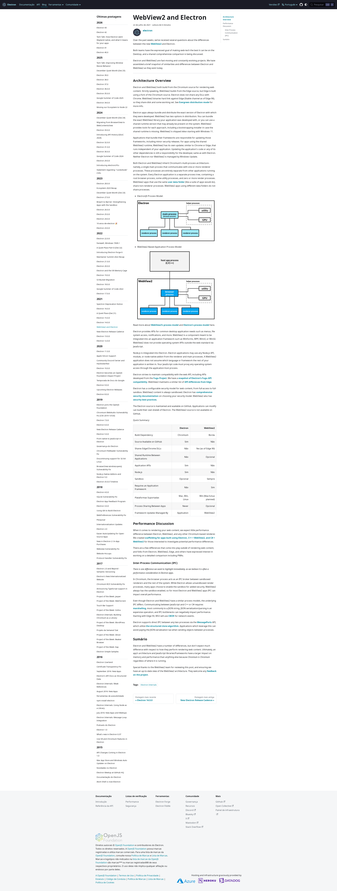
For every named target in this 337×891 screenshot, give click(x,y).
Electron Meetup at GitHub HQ (110, 772)
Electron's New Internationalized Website (111, 578)
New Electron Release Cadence (110, 331)
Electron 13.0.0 (103, 336)
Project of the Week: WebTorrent (111, 601)
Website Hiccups (104, 553)
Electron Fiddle (163, 805)
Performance (132, 801)
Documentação (26, 4)
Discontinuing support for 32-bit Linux (111, 460)
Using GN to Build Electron (109, 510)
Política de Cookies (105, 882)
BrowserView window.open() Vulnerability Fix (109, 468)
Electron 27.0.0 (103, 197)
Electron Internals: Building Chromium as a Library (109, 616)
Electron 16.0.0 (103, 308)
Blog (44, 4)
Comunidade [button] (72, 4)
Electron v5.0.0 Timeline (107, 481)
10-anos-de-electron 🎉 (107, 223)
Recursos (190, 805)
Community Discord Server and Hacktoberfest (111, 362)
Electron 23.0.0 (103, 228)
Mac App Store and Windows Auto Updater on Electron (112, 762)
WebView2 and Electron (107, 327)
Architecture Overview (228, 18)
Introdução (101, 801)
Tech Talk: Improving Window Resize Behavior (110, 64)
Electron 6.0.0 (103, 425)
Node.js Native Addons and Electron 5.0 (109, 475)
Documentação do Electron (109, 777)
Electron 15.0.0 (103, 318)
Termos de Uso (126, 875)
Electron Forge (163, 801)
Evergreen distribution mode (194, 102)
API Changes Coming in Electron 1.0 (111, 754)
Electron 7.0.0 (103, 420)
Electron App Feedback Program (111, 501)
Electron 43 (102, 27)
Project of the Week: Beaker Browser (109, 641)
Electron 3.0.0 (103, 506)
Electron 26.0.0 (103, 209)
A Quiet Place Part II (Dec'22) (109, 247)
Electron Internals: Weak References (107, 685)
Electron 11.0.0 (103, 351)
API (38, 4)
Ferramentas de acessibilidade (110, 696)
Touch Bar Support (105, 605)
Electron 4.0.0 (103, 492)
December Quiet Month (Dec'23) (111, 192)
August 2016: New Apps (107, 691)
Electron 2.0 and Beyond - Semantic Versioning (108, 570)
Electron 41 (102, 47)
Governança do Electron (107, 446)
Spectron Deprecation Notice (110, 304)
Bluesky (189, 814)
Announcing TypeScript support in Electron (112, 590)
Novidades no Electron (107, 768)
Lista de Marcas (159, 855)
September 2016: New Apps (109, 671)
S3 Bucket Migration (106, 279)
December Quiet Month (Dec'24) (111, 117)
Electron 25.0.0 (103, 214)
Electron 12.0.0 (103, 341)
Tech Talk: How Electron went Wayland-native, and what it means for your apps (112, 40)
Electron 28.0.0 (103, 183)
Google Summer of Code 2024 (110, 156)
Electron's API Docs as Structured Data (111, 677)
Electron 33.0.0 (103, 130)
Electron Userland (105, 662)
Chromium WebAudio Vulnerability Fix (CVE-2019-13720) (112, 414)
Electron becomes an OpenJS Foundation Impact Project (109, 374)
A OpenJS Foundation (106, 875)
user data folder (176, 182)
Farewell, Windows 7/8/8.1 (108, 243)
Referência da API (104, 805)
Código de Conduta (115, 879)
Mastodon (191, 822)
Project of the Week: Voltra (109, 610)
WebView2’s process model (165, 325)
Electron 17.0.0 (103, 293)
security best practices (145, 399)
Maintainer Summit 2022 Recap (110, 257)
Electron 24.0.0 (103, 219)
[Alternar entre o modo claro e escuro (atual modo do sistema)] (306, 4)
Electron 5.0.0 (103, 434)
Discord (189, 810)
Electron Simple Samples (108, 651)
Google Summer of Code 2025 (110, 98)
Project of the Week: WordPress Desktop (111, 624)
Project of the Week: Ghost (108, 635)
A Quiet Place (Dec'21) (106, 313)
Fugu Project (160, 378)
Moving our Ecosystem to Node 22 (112, 107)
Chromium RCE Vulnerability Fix (111, 584)
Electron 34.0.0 (103, 102)
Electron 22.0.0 (103, 238)
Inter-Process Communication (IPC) (231, 33)
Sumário (226, 39)
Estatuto (100, 879)
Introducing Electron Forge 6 (109, 252)
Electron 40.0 (102, 52)
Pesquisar (101, 520)
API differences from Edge (198, 382)
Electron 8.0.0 (103, 394)
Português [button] (290, 4)
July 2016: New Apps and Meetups (112, 713)
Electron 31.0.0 (103, 147)
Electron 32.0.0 (103, 142)
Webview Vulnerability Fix (108, 549)
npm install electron (106, 700)
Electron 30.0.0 (103, 151)
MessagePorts (204, 622)
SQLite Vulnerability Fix (107, 497)
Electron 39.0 (102, 75)
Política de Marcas (140, 855)
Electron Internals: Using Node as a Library (112, 707)
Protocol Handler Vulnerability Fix (112, 558)
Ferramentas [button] (55, 4)
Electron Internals (149, 685)
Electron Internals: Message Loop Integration (112, 719)
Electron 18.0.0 (103, 284)
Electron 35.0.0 (103, 93)
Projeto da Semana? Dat (107, 630)
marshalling (139, 608)
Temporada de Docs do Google (110, 380)
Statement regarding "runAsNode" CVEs (112, 171)
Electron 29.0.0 (103, 161)
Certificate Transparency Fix (109, 666)
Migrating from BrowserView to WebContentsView (111, 124)
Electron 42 (102, 32)
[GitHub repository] (301, 4)
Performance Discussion (228, 24)
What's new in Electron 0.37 (109, 734)
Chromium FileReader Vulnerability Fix (112, 452)
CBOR (171, 615)
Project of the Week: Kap (108, 647)
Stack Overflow (193, 826)
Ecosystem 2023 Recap (107, 188)
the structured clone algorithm (162, 626)
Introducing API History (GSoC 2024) (110, 136)
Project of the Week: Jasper (109, 596)
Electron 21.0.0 (103, 261)
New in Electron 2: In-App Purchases (108, 543)
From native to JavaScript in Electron (109, 440)
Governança (192, 801)
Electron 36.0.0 (103, 89)
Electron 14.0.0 (103, 322)
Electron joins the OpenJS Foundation (108, 406)
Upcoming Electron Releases (109, 389)
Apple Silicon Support (106, 356)
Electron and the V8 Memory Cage (112, 270)
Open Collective (223, 805)
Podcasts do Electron (106, 725)
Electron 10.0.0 (103, 368)
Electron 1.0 (102, 729)
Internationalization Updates (109, 524)
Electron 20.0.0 (103, 266)
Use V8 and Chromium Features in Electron (112, 740)
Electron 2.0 (102, 529)
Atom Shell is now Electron (108, 781)
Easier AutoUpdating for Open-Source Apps (110, 535)
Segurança (131, 805)
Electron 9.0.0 (103, 385)
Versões (273, 4)
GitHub (219, 801)
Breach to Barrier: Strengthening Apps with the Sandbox (111, 203)
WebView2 (156, 43)
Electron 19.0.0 (103, 275)
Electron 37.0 (102, 84)
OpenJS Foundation (124, 845)
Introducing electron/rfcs (108, 165)
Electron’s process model (196, 325)
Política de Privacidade (147, 875)
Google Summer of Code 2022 (110, 289)
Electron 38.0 (102, 79)
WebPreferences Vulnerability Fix (111, 515)
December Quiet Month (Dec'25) (111, 70)
